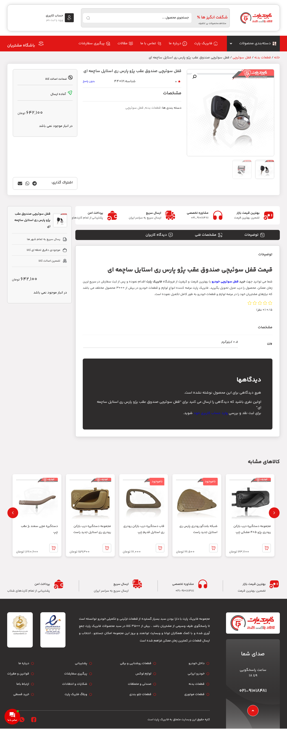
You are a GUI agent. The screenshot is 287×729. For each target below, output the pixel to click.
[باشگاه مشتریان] (41, 43)
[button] (194, 77)
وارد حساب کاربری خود (211, 413)
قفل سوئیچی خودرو (225, 281)
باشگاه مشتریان (21, 45)
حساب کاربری (54, 15)
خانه (277, 57)
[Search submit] (88, 18)
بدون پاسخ (89, 81)
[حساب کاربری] (69, 17)
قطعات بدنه (262, 57)
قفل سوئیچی (242, 57)
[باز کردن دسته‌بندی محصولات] (231, 43)
